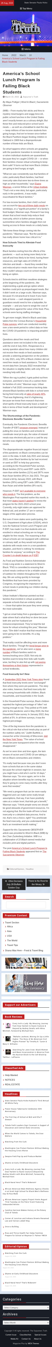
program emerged (28, 428)
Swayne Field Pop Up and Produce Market (23, 1156)
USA (9, 936)
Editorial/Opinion (17, 869)
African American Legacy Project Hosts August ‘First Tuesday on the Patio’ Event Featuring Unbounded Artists (25, 1202)
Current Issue (11, 1335)
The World (12, 940)
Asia (9, 931)
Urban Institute (40, 187)
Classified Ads (25, 1335)
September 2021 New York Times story (24, 679)
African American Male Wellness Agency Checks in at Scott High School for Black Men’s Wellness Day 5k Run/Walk (26, 1191)
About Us (37, 1339)
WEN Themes (33, 1343)
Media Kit (14, 1339)
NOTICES (10, 1080)
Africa (10, 926)
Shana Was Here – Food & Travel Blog (24, 950)
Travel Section (12, 922)
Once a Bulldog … (13, 1227)
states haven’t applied (23, 501)
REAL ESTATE (12, 1084)
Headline (30, 869)
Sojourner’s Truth (30, 97)
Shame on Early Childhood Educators (21, 1163)
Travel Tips (12, 945)
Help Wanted (11, 1075)
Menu (27, 49)
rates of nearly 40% (35, 394)
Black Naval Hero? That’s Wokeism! (20, 1182)
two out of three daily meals (31, 205)
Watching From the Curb (15, 1142)
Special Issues (40, 1335)
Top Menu (27, 8)
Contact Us (26, 1339)
